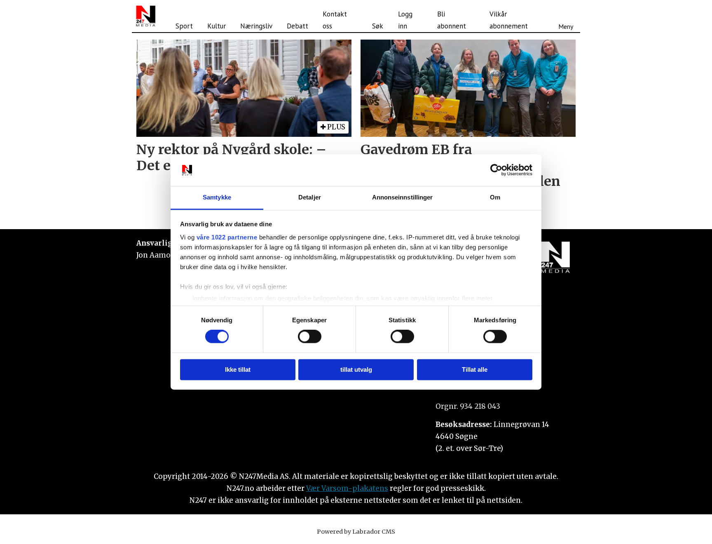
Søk (377, 25)
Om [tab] (495, 197)
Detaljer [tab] (309, 197)
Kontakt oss (335, 19)
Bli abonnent (451, 19)
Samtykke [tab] (217, 197)
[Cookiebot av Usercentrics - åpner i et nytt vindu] (496, 170)
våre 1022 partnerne (227, 237)
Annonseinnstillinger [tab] (402, 197)
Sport (184, 25)
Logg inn (405, 19)
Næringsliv (256, 25)
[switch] (309, 336)
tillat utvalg (356, 369)
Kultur (216, 25)
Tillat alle (474, 369)
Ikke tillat (238, 369)
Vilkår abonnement (509, 19)
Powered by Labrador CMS (356, 531)
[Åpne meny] (566, 16)
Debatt (297, 25)
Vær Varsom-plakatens (347, 488)
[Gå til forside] (145, 16)
